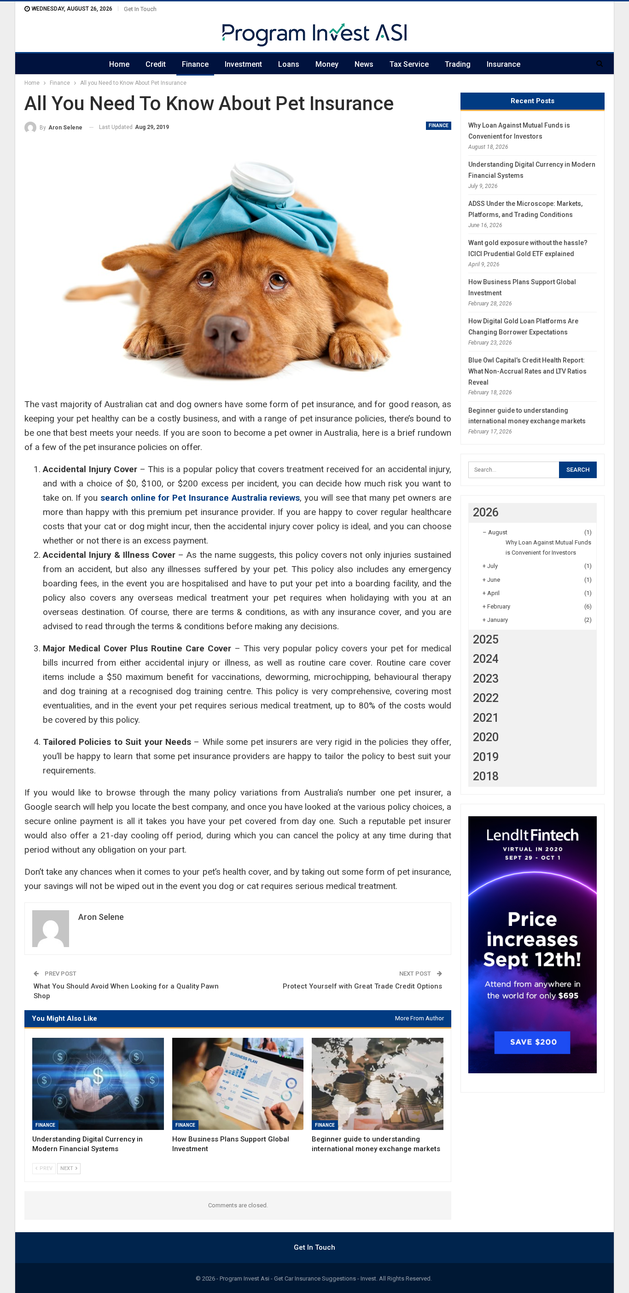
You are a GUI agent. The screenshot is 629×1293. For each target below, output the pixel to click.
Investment (243, 64)
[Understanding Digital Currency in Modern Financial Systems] (98, 1084)
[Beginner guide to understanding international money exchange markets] (377, 1084)
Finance (195, 64)
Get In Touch (140, 9)
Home (119, 64)
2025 (486, 639)
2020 (486, 737)
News (364, 64)
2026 (486, 512)
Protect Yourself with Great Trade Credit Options (362, 986)
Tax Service (409, 64)
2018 (486, 776)
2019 (486, 757)
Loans (288, 64)
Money (326, 64)
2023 (486, 678)
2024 (486, 659)
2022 (486, 698)
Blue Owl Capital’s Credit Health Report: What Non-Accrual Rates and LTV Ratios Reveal (527, 371)
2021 (486, 718)
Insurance (503, 64)
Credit (156, 64)
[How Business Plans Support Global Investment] (238, 1084)
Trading (458, 64)
